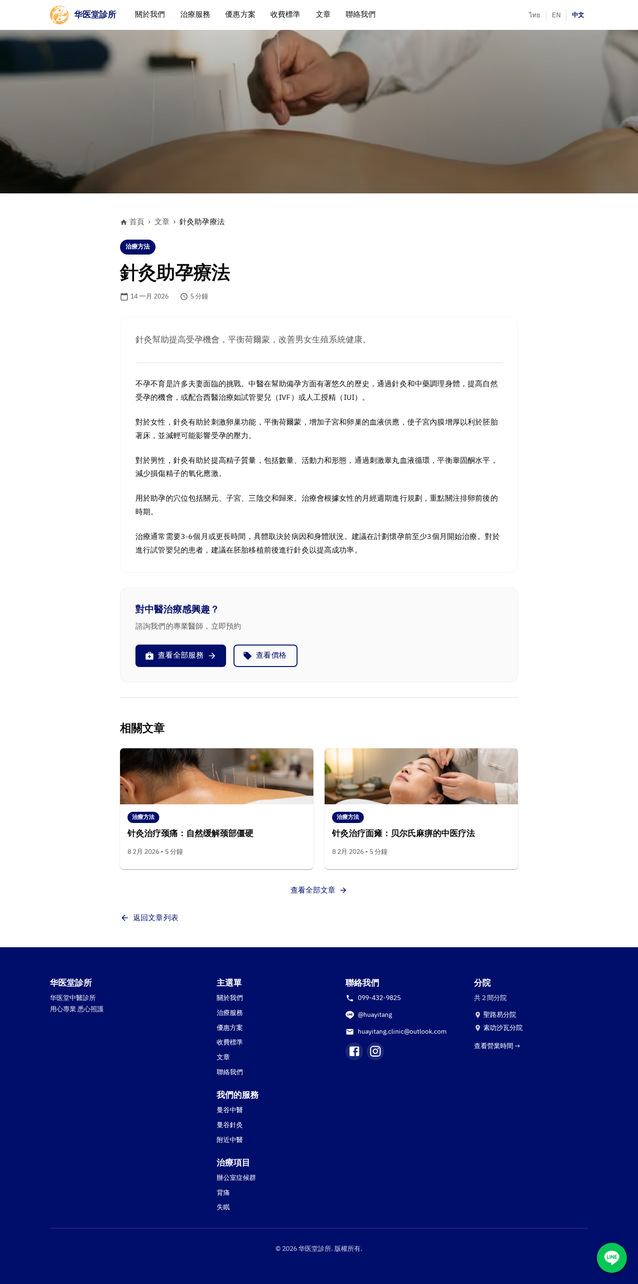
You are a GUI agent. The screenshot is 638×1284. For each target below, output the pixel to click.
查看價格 (271, 655)
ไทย (534, 15)
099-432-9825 (379, 998)
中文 (578, 14)
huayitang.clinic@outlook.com (402, 1031)
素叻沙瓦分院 (503, 1027)
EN (556, 15)
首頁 (136, 222)
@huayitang (375, 1014)
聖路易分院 (499, 1014)
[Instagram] (375, 1051)
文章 (162, 222)
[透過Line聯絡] (612, 1258)
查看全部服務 (181, 655)
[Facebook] (354, 1051)
